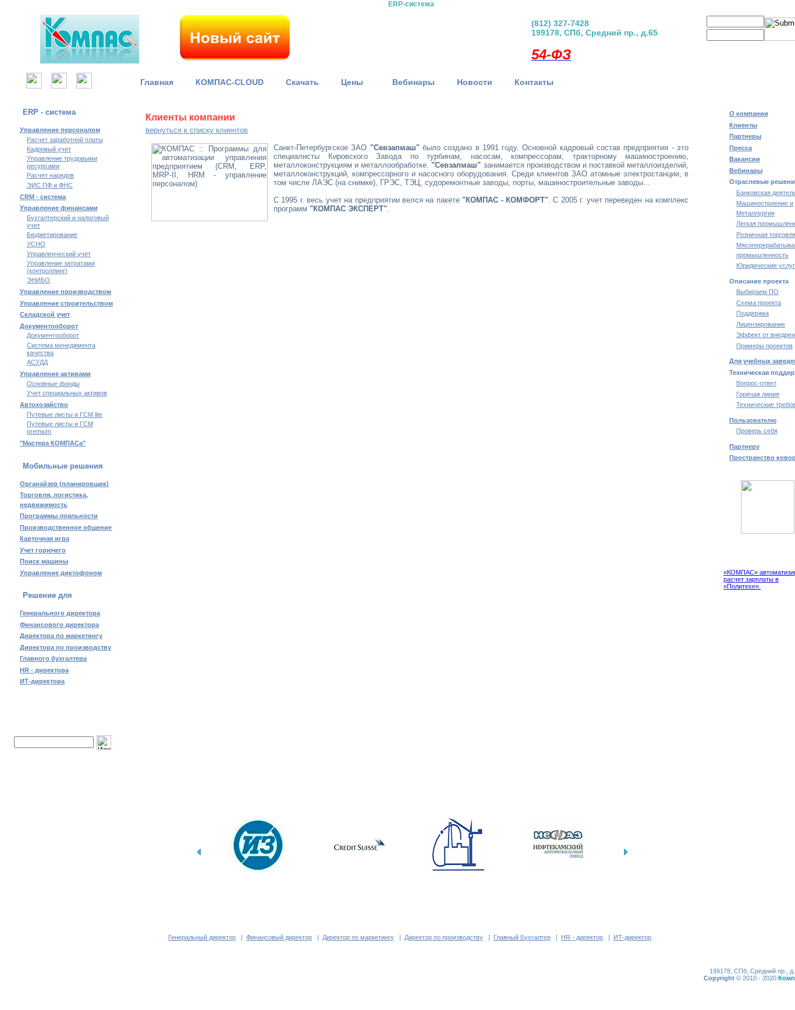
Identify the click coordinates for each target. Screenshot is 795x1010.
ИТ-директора (42, 681)
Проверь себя (757, 430)
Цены (355, 82)
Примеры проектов (764, 345)
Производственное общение (66, 527)
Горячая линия (757, 394)
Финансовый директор (279, 937)
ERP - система (49, 112)
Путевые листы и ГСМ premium (60, 427)
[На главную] (34, 85)
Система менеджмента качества (61, 349)
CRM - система (43, 196)
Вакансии (744, 158)
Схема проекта (758, 302)
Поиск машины (44, 561)
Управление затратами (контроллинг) (61, 267)
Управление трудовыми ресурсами (62, 162)
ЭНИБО (38, 280)
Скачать (302, 82)
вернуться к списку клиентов (196, 130)
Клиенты (743, 125)
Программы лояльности (59, 515)
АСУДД (37, 362)
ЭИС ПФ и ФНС (50, 185)
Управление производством (65, 291)
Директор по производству (443, 937)
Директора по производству (65, 647)
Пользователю (752, 420)
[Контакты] (84, 85)
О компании (748, 113)
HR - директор (582, 937)
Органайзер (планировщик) (64, 483)
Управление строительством (66, 303)
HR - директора (44, 670)
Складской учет (45, 314)
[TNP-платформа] (471, 35)
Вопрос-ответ (756, 383)
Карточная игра (44, 538)
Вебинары (413, 82)
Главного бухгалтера (53, 658)
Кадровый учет (49, 149)
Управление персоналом (60, 129)
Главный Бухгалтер (522, 937)
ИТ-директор (632, 937)
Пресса (740, 147)
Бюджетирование (52, 234)
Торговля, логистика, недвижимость (54, 499)
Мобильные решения (63, 466)
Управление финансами (59, 207)
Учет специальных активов (67, 392)
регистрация (716, 49)
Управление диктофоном (61, 572)
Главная (156, 82)
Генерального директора (60, 612)
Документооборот (49, 326)
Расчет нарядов (50, 175)
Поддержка (752, 313)
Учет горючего (43, 550)
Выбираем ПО (757, 291)
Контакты (533, 82)
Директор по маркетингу (358, 937)
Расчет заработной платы (65, 139)
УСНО (36, 243)
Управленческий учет (59, 253)
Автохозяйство (44, 404)
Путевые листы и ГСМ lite (64, 414)
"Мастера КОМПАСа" (53, 443)
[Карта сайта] (59, 85)
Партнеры (745, 136)
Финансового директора (59, 624)
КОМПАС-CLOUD (230, 82)
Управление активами (55, 373)
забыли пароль (767, 49)
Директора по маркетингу (61, 635)
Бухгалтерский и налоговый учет (68, 221)
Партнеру (744, 446)
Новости (474, 82)
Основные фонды (53, 383)
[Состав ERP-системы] (350, 35)
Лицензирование (760, 324)
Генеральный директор (202, 937)
